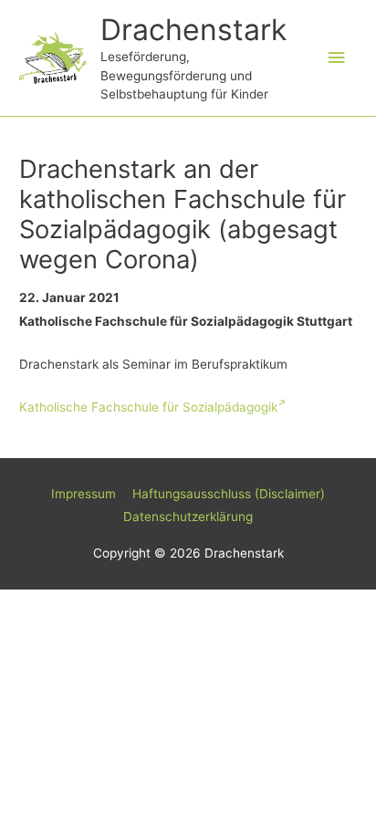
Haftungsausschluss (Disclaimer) (228, 493)
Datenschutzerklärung (188, 516)
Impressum (83, 493)
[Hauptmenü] (337, 58)
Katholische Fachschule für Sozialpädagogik (148, 407)
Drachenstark (193, 29)
